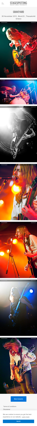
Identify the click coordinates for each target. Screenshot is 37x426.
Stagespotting (18, 3)
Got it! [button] (18, 421)
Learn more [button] (25, 417)
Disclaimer (6, 409)
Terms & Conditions (9, 406)
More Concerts (18, 399)
